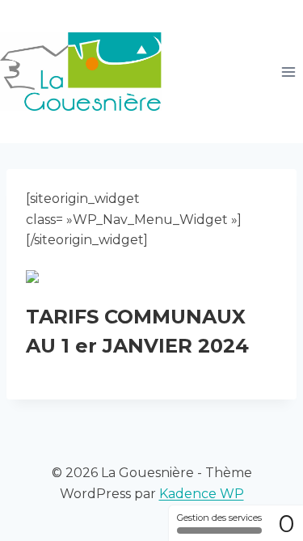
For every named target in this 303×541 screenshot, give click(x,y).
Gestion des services (219, 517)
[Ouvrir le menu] (288, 71)
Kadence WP (201, 493)
